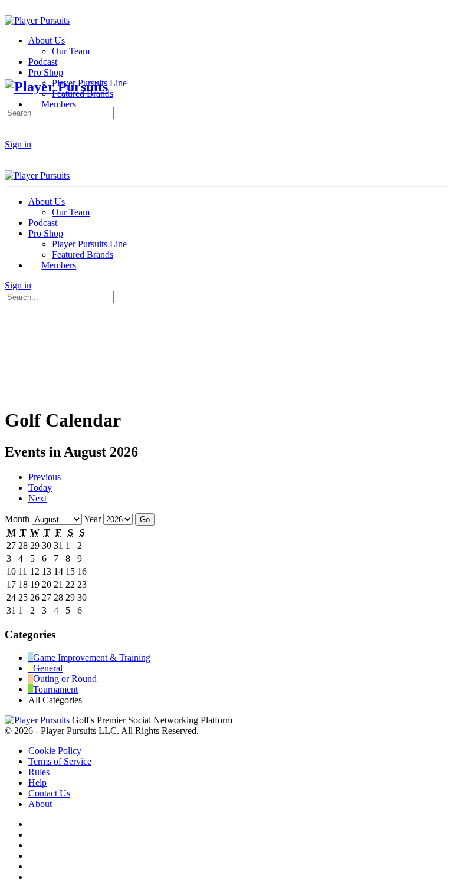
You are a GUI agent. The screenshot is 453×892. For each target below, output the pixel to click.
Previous (44, 477)
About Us (46, 201)
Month (17, 519)
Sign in (18, 144)
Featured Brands (82, 255)
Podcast (42, 223)
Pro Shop (45, 233)
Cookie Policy (54, 751)
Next (37, 498)
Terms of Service (59, 761)
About (40, 804)
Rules (39, 772)
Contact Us (49, 793)
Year (92, 519)
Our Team (71, 212)
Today (40, 488)
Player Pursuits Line (89, 244)
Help (37, 783)
